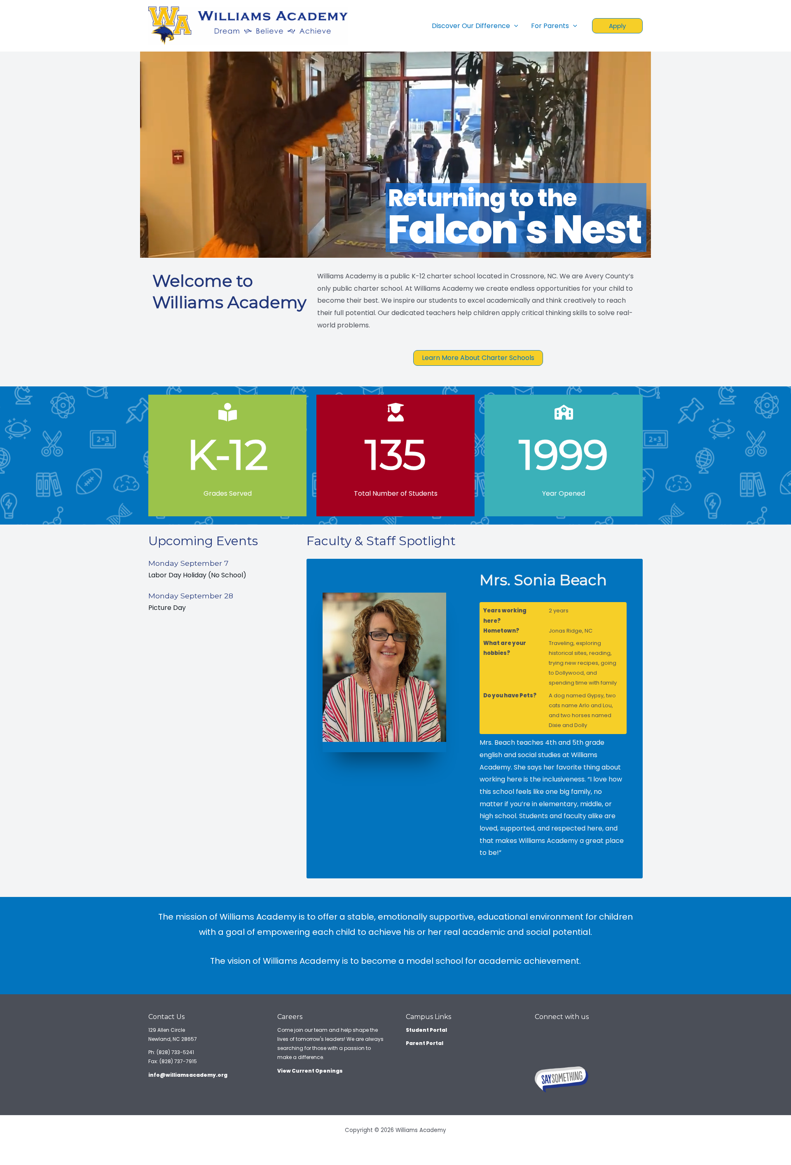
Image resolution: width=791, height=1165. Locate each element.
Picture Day (167, 607)
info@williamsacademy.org (187, 1074)
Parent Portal (424, 1043)
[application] (514, 26)
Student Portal (426, 1029)
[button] (617, 25)
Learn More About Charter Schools (478, 357)
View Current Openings (310, 1070)
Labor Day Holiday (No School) (197, 575)
